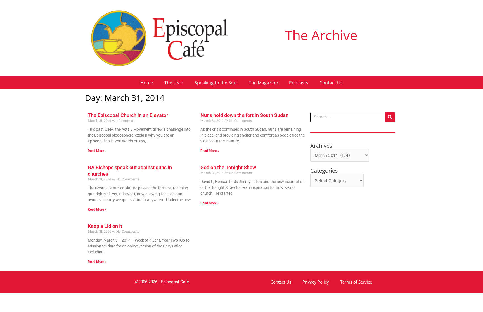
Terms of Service (356, 282)
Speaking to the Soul (216, 83)
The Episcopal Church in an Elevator (128, 115)
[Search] (390, 117)
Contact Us (331, 83)
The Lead (173, 83)
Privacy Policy (315, 282)
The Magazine (263, 83)
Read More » (97, 151)
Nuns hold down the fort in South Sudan (244, 115)
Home (146, 83)
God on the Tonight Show (228, 167)
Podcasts (298, 83)
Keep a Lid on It (105, 226)
